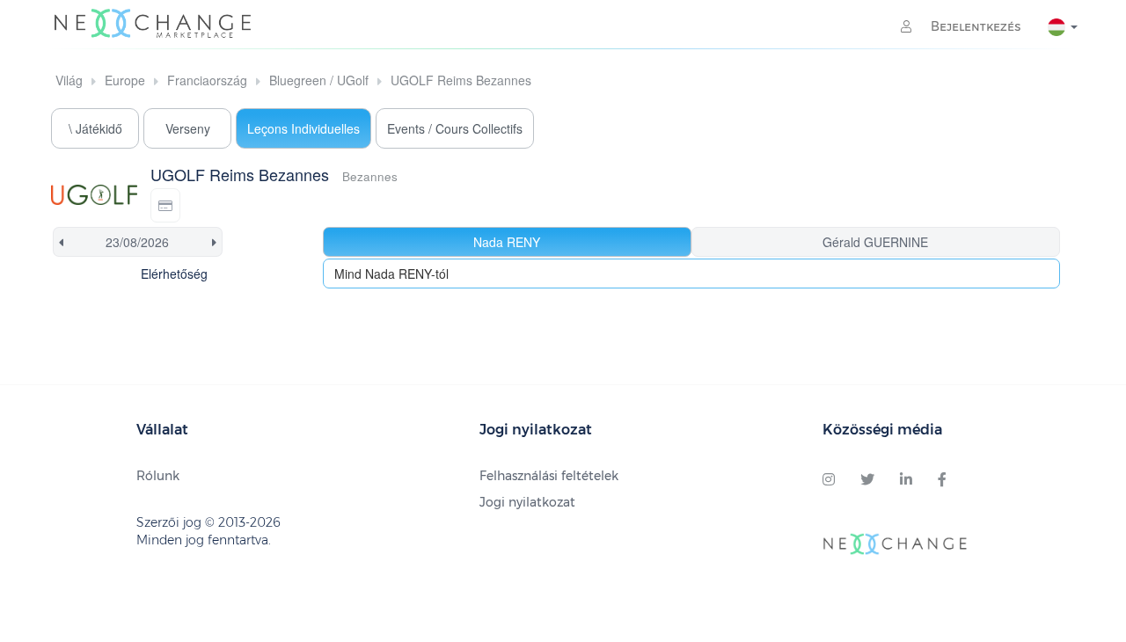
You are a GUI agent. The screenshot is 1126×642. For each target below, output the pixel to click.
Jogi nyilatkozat (527, 502)
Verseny (187, 128)
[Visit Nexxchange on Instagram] (829, 480)
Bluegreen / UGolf (319, 80)
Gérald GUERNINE (875, 242)
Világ (69, 80)
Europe (125, 80)
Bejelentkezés (974, 26)
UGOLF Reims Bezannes (461, 80)
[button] (165, 205)
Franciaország (207, 80)
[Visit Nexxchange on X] (867, 480)
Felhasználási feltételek (548, 476)
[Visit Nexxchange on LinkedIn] (906, 480)
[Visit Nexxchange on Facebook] (942, 480)
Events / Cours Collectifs (455, 128)
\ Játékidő (95, 128)
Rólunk (157, 476)
